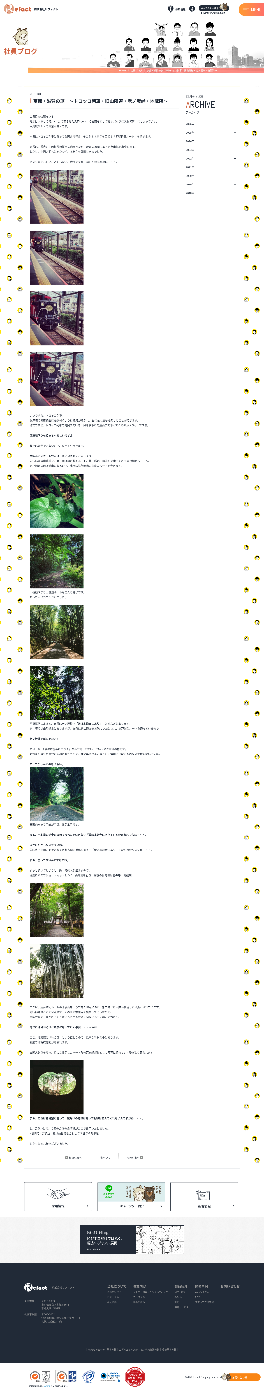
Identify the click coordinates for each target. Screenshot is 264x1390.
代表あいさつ (114, 1292)
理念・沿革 (113, 1297)
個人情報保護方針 (150, 1349)
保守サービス (182, 1307)
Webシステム (202, 1292)
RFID (197, 1297)
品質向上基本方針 (128, 1349)
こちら (47, 1385)
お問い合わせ (230, 1286)
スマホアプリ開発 (204, 1302)
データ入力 (139, 1297)
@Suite (178, 1297)
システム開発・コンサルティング (150, 1292)
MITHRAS (180, 1292)
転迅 (177, 1302)
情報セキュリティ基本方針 (102, 1349)
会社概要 (112, 1302)
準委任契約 (139, 1302)
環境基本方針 (169, 1349)
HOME (122, 70)
